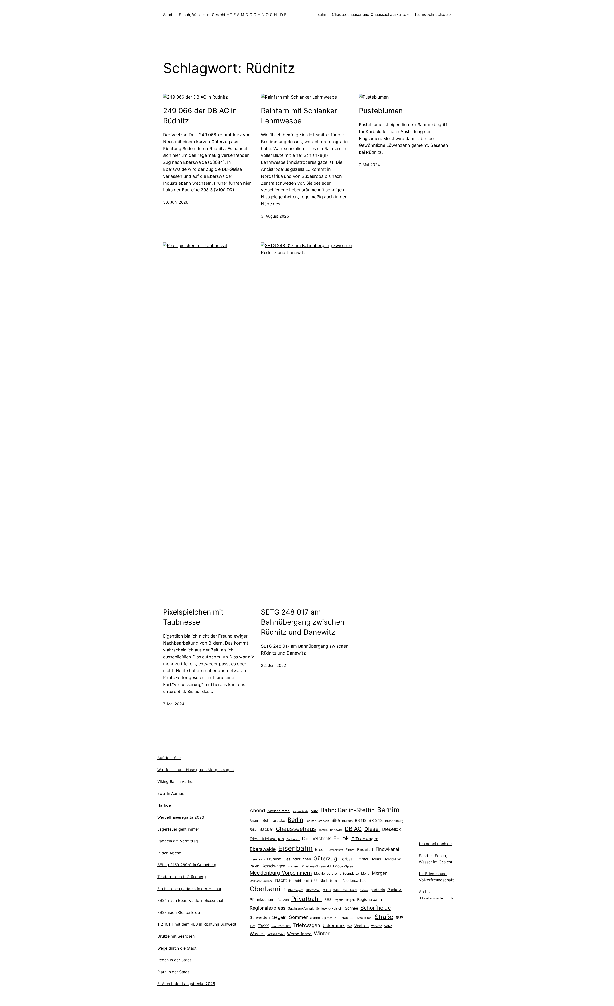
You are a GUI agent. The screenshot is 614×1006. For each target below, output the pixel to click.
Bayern (255, 821)
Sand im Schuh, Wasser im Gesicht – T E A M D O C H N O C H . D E (225, 14)
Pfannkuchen (261, 899)
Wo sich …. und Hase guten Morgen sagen (195, 769)
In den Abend (169, 853)
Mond (365, 873)
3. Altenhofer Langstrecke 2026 (186, 983)
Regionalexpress (267, 908)
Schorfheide (375, 908)
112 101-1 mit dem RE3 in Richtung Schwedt (196, 924)
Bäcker (266, 829)
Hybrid (376, 859)
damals (323, 830)
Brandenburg (394, 821)
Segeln (279, 917)
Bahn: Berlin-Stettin (347, 810)
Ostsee (364, 890)
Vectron (361, 925)
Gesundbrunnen (297, 859)
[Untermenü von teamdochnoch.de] (450, 14)
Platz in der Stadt (173, 972)
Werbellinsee (299, 933)
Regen (350, 900)
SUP (399, 917)
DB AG (353, 828)
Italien (254, 866)
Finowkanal (387, 849)
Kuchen (293, 866)
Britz (253, 830)
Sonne (315, 918)
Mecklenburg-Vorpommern (281, 873)
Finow (350, 850)
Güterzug (325, 858)
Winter (322, 933)
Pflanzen (282, 900)
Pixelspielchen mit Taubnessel (193, 617)
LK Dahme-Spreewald (315, 866)
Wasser (257, 933)
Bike (335, 820)
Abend (257, 810)
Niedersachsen (356, 880)
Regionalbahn (369, 899)
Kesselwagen (273, 866)
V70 (349, 926)
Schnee (351, 908)
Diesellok (391, 829)
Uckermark (334, 925)
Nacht (281, 880)
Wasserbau (276, 934)
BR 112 (360, 820)
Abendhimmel (278, 811)
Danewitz (336, 830)
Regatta (338, 900)
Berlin (295, 819)
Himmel (361, 859)
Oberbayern (295, 890)
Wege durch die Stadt (177, 948)
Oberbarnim (268, 889)
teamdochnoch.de (435, 843)
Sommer (298, 917)
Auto (314, 811)
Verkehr (376, 926)
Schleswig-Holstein (329, 908)
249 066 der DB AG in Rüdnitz (200, 115)
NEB (314, 880)
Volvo (388, 926)
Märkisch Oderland (261, 880)
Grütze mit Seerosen (176, 936)
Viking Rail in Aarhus (175, 781)
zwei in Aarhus (170, 793)
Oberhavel (313, 890)
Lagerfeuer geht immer (178, 829)
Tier (252, 926)
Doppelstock (316, 838)
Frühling (274, 859)
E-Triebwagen (364, 838)
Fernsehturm (335, 850)
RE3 (327, 899)
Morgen (379, 873)
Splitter (327, 918)
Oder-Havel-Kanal (345, 890)
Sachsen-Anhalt (301, 908)
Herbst (345, 859)
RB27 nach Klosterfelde (178, 912)
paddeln (378, 890)
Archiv (425, 891)
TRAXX (263, 926)
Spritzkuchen (344, 918)
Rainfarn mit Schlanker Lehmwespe (299, 115)
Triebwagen (306, 925)
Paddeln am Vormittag (177, 841)
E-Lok (341, 838)
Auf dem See (169, 757)
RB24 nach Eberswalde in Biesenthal (190, 900)
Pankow (394, 889)
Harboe (164, 805)
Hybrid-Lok (392, 859)
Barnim (388, 809)
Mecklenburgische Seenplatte (336, 873)
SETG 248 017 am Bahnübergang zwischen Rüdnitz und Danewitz (302, 622)
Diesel (372, 829)
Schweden (260, 917)
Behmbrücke (274, 820)
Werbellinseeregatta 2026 (180, 817)
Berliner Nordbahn (317, 821)
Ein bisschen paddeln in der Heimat (189, 888)
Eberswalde (263, 849)
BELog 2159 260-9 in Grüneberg (186, 864)
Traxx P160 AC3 (281, 926)
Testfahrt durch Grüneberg (181, 876)
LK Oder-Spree (343, 866)
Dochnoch (293, 839)
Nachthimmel (299, 880)
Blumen (347, 821)
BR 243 (376, 820)
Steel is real (364, 918)
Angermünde (300, 811)
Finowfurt (365, 849)
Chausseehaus (296, 828)
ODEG (327, 890)
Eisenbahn (295, 848)
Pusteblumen (381, 110)
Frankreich (257, 859)
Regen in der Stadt (174, 960)
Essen (320, 849)
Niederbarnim (330, 880)
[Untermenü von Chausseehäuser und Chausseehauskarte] (408, 14)
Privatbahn (306, 898)
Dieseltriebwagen (267, 838)
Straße (384, 916)
